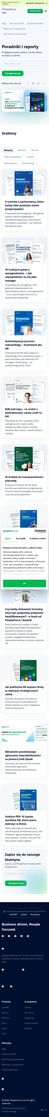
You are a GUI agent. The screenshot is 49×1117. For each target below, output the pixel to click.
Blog (4, 23)
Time (4, 1034)
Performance (10, 163)
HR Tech (22, 150)
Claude (24, 914)
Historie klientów (35, 23)
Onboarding (28, 163)
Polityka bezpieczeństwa (14, 1108)
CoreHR (5, 1007)
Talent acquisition (12, 157)
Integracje (29, 1018)
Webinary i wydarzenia (14, 29)
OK (24, 583)
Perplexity (35, 914)
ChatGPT (13, 914)
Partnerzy (29, 1013)
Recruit (5, 1013)
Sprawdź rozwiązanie (35, 3)
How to (34, 150)
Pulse (4, 1028)
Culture (30, 157)
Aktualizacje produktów (15, 34)
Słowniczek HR (16, 23)
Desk (4, 1023)
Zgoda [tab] (8, 538)
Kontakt (28, 1028)
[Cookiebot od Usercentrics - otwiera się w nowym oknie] (35, 531)
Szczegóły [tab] (21, 538)
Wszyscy (8, 150)
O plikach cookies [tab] (38, 538)
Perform (5, 1018)
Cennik (28, 1007)
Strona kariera (31, 1023)
